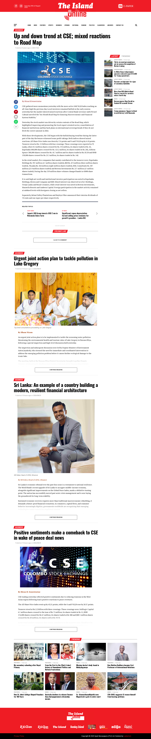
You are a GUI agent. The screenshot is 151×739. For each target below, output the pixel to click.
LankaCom (127, 736)
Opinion (67, 25)
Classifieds (101, 25)
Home (29, 25)
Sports (50, 25)
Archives (110, 25)
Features (43, 25)
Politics (92, 25)
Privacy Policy (19, 736)
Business (59, 25)
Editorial (75, 25)
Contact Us (119, 25)
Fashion (83, 25)
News (35, 25)
